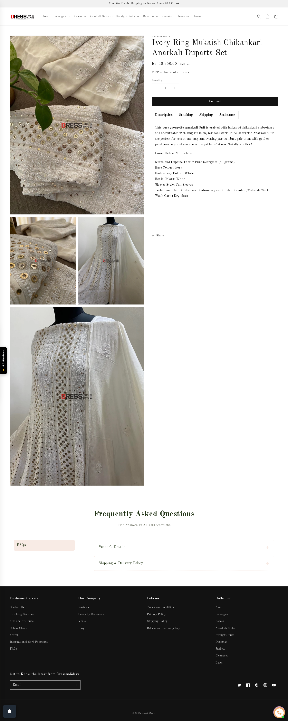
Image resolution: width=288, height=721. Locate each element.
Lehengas (222, 614)
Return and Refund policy (163, 628)
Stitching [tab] (186, 115)
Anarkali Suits (225, 628)
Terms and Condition (160, 607)
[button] (259, 16)
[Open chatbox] (279, 712)
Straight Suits (225, 635)
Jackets (220, 648)
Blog (81, 628)
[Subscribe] (76, 685)
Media (82, 621)
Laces (219, 662)
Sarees (220, 621)
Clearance (222, 655)
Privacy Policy (156, 614)
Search (14, 635)
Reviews (83, 607)
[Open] (9, 711)
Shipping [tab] (206, 115)
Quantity (157, 80)
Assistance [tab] (227, 115)
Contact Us (17, 607)
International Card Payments (29, 642)
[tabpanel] (215, 175)
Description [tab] (164, 115)
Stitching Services (22, 614)
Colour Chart (18, 628)
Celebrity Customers (91, 614)
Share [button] (160, 235)
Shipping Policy (157, 621)
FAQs (13, 648)
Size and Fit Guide (22, 621)
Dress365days (148, 713)
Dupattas (221, 642)
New (218, 607)
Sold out (215, 101)
